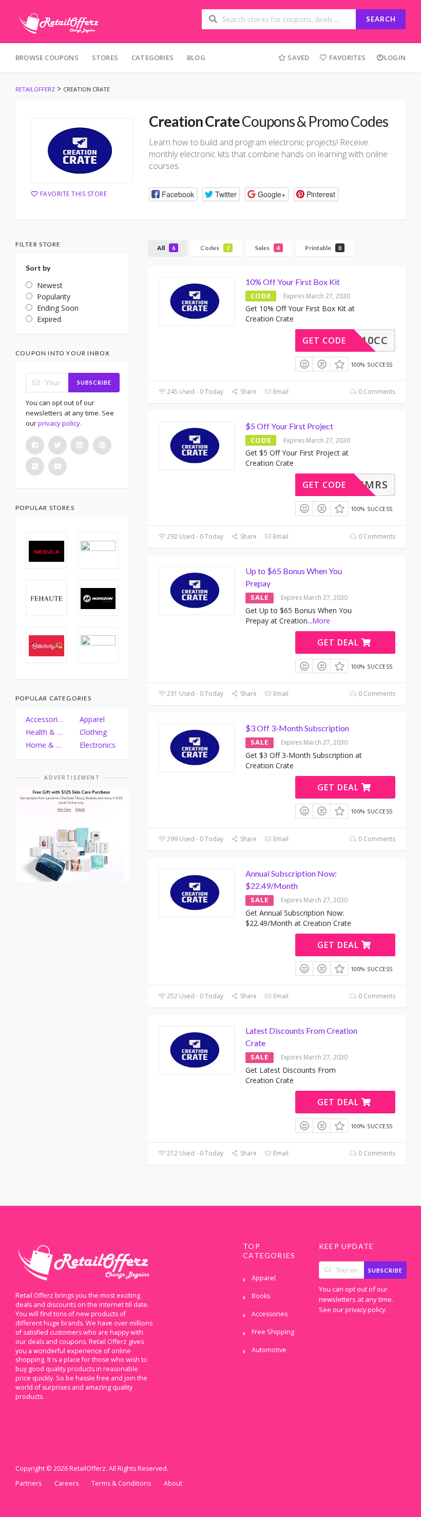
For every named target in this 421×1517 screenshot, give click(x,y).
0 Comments (376, 391)
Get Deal (339, 642)
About (173, 1483)
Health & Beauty (45, 732)
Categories (152, 57)
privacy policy (59, 423)
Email (280, 391)
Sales (267, 248)
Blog (196, 57)
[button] (173, 194)
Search (381, 19)
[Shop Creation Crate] (82, 150)
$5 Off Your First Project (289, 426)
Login (395, 57)
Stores (105, 57)
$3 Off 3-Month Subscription (297, 728)
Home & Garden (45, 745)
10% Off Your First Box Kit (292, 282)
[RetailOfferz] (57, 22)
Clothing (93, 732)
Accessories (45, 719)
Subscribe (94, 382)
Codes (214, 248)
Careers (66, 1483)
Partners (28, 1483)
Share (247, 391)
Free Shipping (273, 1332)
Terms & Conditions (121, 1483)
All (166, 248)
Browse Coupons (47, 57)
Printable (323, 248)
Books (261, 1296)
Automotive (269, 1349)
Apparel (92, 719)
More (321, 620)
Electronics (98, 745)
